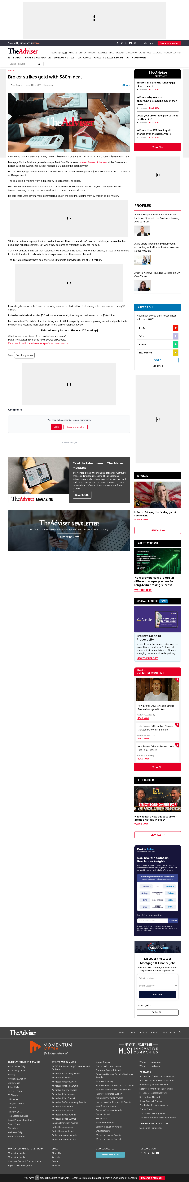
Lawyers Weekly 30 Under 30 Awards (113, 1102)
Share (127, 85)
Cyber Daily (13, 1087)
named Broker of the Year (93, 162)
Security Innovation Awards (109, 1126)
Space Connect (15, 1124)
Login (150, 43)
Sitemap (56, 1165)
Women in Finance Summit (108, 1139)
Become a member (169, 43)
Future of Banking (104, 1081)
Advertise (56, 1157)
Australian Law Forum (62, 1110)
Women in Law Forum (150, 1066)
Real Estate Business (18, 1116)
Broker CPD (131, 53)
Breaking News (24, 355)
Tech (72, 58)
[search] (180, 1032)
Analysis (73, 53)
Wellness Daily (15, 1132)
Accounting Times (16, 1070)
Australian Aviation (17, 1078)
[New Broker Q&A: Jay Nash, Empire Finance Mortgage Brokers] (157, 689)
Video (111, 53)
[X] (121, 43)
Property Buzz (15, 1111)
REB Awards (101, 1118)
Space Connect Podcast (151, 1101)
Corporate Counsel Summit (109, 1070)
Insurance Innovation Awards (109, 1098)
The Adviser (13, 1128)
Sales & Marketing (118, 58)
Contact (56, 1161)
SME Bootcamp (103, 1131)
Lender (17, 58)
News (54, 53)
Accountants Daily (16, 1066)
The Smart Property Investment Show (158, 1117)
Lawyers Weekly (16, 1103)
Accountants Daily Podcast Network (157, 1076)
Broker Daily (14, 1083)
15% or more (145, 352)
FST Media (13, 1095)
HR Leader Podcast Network (153, 1093)
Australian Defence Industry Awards (69, 1102)
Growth (99, 58)
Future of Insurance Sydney (109, 1093)
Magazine (157, 53)
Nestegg (12, 1107)
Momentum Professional (151, 1128)
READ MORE (82, 494)
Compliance (84, 58)
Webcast (120, 53)
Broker (29, 58)
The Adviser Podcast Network (154, 1105)
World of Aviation (16, 1136)
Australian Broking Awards (64, 1090)
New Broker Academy (106, 1106)
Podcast (92, 53)
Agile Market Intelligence (20, 1165)
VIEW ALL (157, 146)
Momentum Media (16, 1157)
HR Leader (13, 1099)
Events (142, 53)
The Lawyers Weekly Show (152, 1113)
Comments (143, 1032)
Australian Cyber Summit (63, 1098)
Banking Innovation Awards (65, 1123)
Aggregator (43, 58)
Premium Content (172, 53)
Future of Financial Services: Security (113, 1089)
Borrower (60, 58)
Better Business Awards (63, 1127)
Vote (157, 360)
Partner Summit (103, 1114)
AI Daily (11, 1074)
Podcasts (155, 1032)
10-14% (142, 344)
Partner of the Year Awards (109, 1110)
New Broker (139, 58)
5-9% (141, 336)
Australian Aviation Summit (65, 1086)
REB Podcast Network (150, 1097)
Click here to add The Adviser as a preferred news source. (38, 343)
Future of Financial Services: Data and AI (115, 1085)
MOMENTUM (30, 43)
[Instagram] (134, 43)
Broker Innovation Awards (64, 1135)
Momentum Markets (17, 1153)
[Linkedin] (126, 43)
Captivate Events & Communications (25, 1161)
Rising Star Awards (105, 1122)
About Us (56, 1153)
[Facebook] (117, 43)
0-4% (142, 328)
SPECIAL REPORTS (152, 601)
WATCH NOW (141, 519)
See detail (158, 366)
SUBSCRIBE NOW (69, 537)
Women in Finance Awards (108, 1135)
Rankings (102, 53)
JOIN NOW (173, 920)
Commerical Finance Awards (109, 1066)
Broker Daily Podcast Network (154, 1084)
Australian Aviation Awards (65, 1081)
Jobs (149, 53)
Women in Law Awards (150, 1062)
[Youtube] (130, 43)
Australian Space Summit (64, 1119)
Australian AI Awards (62, 1077)
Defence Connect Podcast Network (156, 1088)
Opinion (82, 53)
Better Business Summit (63, 1131)
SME (164, 1032)
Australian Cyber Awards (63, 1094)
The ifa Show (146, 1109)
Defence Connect (16, 1091)
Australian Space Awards (64, 1114)
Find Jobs (157, 994)
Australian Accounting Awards (66, 1073)
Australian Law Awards (63, 1106)
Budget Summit (103, 1062)
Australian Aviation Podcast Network (157, 1080)
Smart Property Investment (21, 1120)
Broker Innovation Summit (64, 1139)
